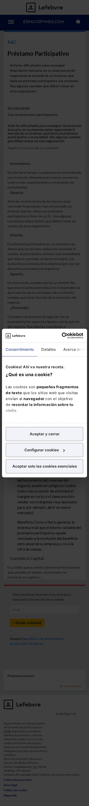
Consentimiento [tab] (20, 349)
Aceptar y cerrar (45, 433)
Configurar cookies (41, 450)
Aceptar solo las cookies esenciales (44, 466)
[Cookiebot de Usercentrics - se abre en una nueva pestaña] (62, 336)
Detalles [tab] (48, 349)
